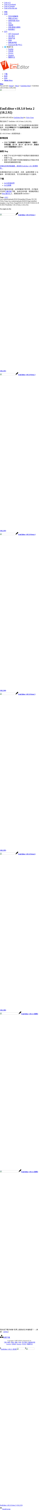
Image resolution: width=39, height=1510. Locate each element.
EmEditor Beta (19, 117)
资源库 (10, 25)
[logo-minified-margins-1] (15, 70)
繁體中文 (11, 57)
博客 (5, 12)
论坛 (10, 23)
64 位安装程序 (9, 183)
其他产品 (11, 38)
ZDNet (5, 1332)
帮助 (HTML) (13, 18)
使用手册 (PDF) (14, 21)
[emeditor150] (8, 90)
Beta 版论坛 (6, 193)
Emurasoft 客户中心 (15, 45)
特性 (12, 1342)
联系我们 (11, 29)
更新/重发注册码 (14, 27)
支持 (5, 14)
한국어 (10, 53)
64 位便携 (7, 185)
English (10, 49)
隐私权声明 (12, 42)
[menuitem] (21, 12)
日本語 (10, 51)
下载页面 (8, 191)
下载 (5, 1342)
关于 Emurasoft (13, 34)
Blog (1, 84)
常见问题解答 (13, 16)
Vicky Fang (30, 117)
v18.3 (6, 197)
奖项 (10, 40)
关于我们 (24, 1342)
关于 (5, 31)
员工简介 (11, 36)
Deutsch (11, 55)
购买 (8, 1342)
